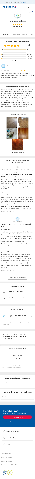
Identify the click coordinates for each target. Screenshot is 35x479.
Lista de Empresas (7, 448)
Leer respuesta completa (8, 211)
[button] (17, 431)
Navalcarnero (22, 336)
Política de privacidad (7, 457)
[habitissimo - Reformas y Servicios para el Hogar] (7, 7)
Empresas (10, 335)
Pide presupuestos (17, 476)
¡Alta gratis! (23, 2)
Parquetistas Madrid (9, 336)
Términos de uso (6, 453)
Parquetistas (19, 335)
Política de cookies (6, 461)
